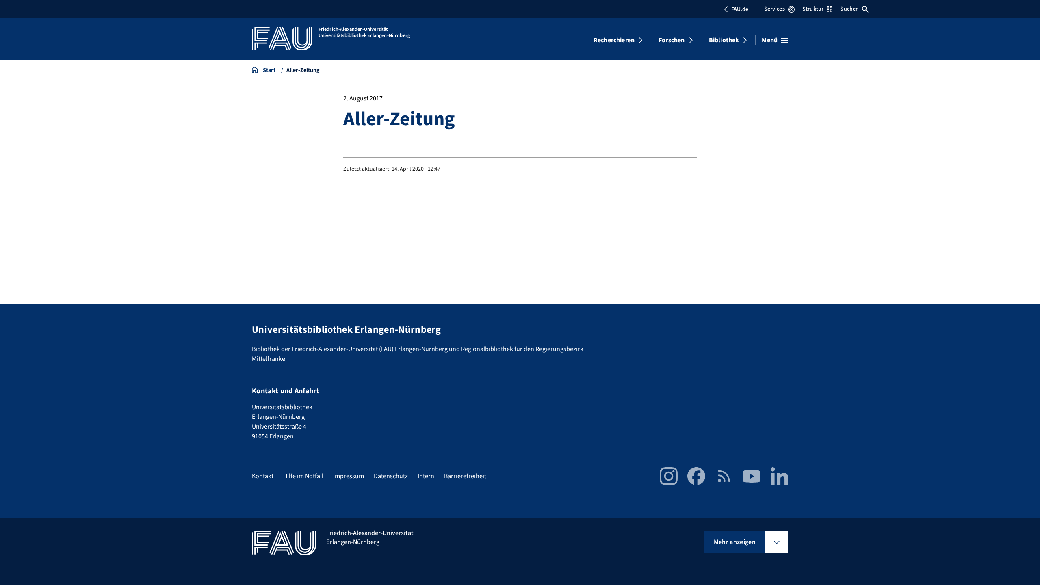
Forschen (672, 40)
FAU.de (739, 9)
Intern (426, 476)
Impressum (348, 476)
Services (774, 9)
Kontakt (262, 476)
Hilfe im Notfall (303, 476)
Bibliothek (724, 40)
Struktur (812, 9)
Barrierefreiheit (465, 476)
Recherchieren (614, 40)
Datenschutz (391, 476)
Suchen (849, 9)
